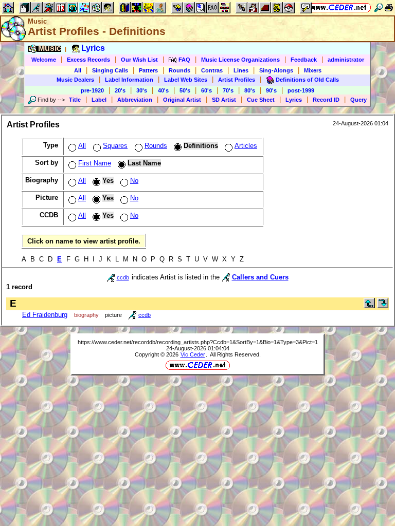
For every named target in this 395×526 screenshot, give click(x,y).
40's (163, 90)
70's (228, 90)
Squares (115, 145)
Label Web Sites (185, 80)
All (77, 70)
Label (99, 100)
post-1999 (301, 90)
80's (249, 90)
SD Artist (224, 100)
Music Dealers (75, 80)
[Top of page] (369, 306)
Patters (148, 70)
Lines (241, 70)
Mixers (312, 70)
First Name (94, 163)
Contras (212, 70)
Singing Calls (110, 70)
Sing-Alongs (276, 70)
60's (206, 90)
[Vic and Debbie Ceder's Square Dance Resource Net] (338, 7)
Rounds (179, 70)
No (134, 180)
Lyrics (293, 100)
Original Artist (182, 100)
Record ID (326, 100)
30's (141, 90)
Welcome (43, 60)
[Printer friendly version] (389, 7)
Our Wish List (139, 60)
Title (75, 100)
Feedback (304, 60)
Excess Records (88, 60)
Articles (246, 145)
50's (184, 90)
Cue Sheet (261, 100)
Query (358, 100)
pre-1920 (92, 90)
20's (120, 90)
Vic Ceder (193, 354)
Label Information (129, 80)
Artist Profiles (236, 80)
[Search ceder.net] (378, 7)
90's (271, 90)
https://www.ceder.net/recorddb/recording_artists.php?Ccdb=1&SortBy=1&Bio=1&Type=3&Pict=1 (198, 342)
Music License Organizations (240, 60)
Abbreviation (134, 100)
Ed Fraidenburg (44, 314)
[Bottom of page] (382, 306)
